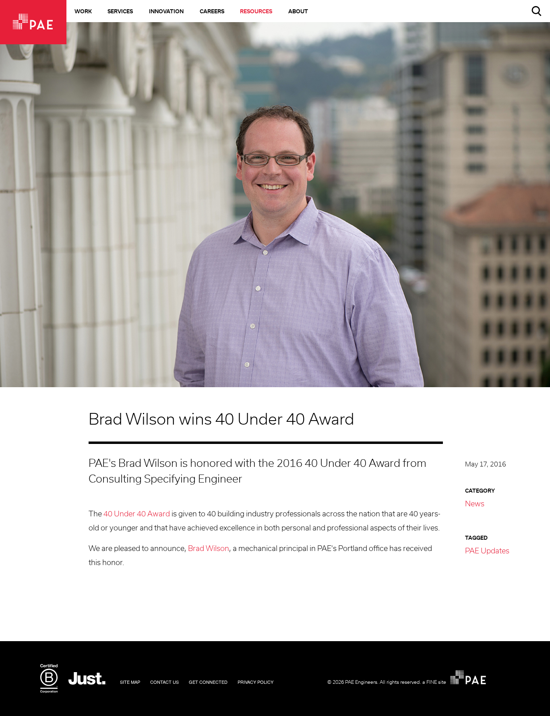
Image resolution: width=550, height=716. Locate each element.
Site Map (130, 682)
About (298, 11)
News (474, 504)
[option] (275, 215)
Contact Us (164, 682)
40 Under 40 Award (136, 514)
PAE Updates (487, 551)
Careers (212, 11)
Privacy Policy (255, 682)
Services (120, 11)
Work (83, 11)
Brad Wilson (208, 549)
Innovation (166, 11)
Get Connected (208, 682)
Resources (256, 11)
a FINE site (434, 682)
